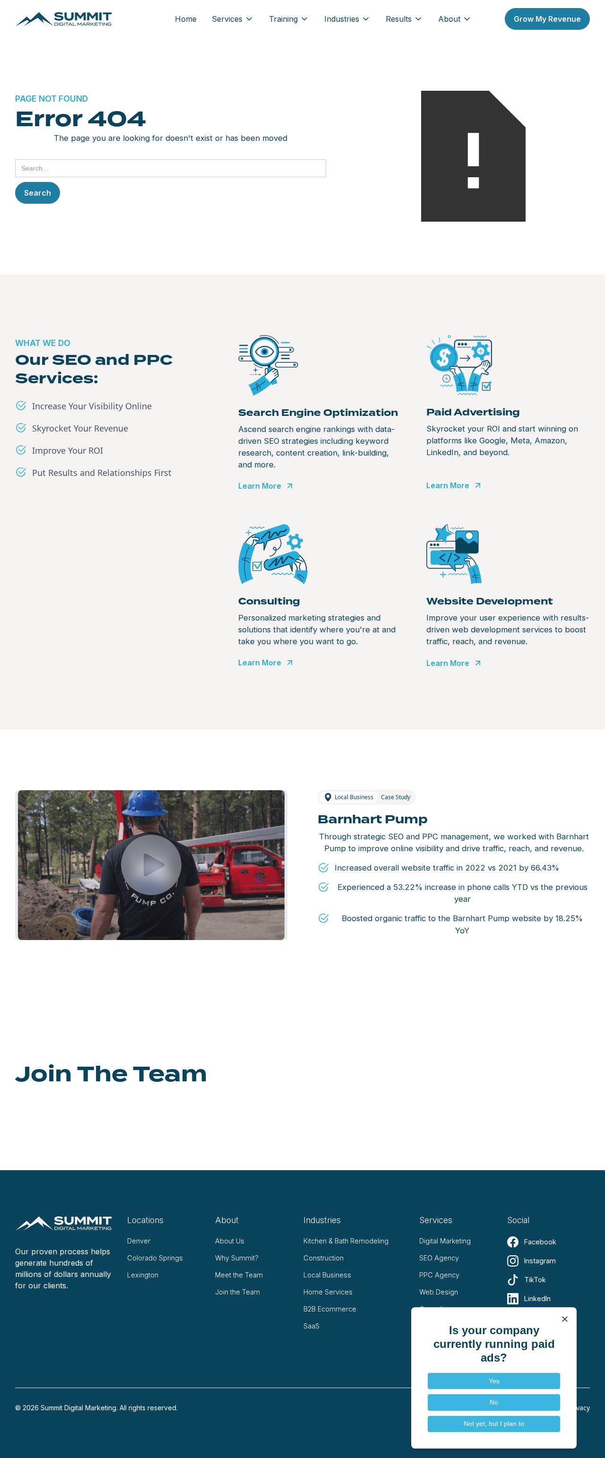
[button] (232, 19)
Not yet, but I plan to (494, 1423)
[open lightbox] (151, 865)
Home (186, 19)
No (494, 1402)
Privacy (579, 1407)
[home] (63, 18)
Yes (494, 1381)
